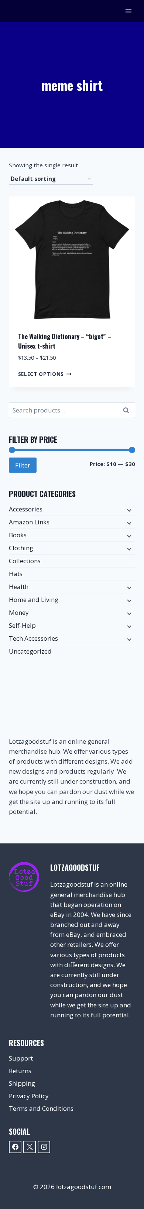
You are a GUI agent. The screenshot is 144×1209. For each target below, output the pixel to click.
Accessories (25, 509)
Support (21, 1058)
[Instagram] (44, 1147)
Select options (41, 373)
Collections (25, 560)
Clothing (21, 548)
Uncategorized (30, 651)
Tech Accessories (33, 638)
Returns (20, 1070)
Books (18, 535)
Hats (16, 573)
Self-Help (22, 625)
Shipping (22, 1083)
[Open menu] (128, 11)
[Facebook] (15, 1147)
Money (19, 612)
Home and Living (33, 599)
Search (128, 410)
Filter (22, 465)
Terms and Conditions (41, 1108)
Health (18, 586)
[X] (29, 1147)
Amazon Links (29, 522)
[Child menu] (128, 509)
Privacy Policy (29, 1096)
